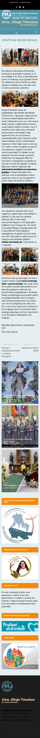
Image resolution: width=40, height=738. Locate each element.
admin (4, 43)
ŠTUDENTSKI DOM (25, 2)
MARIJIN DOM (14, 2)
